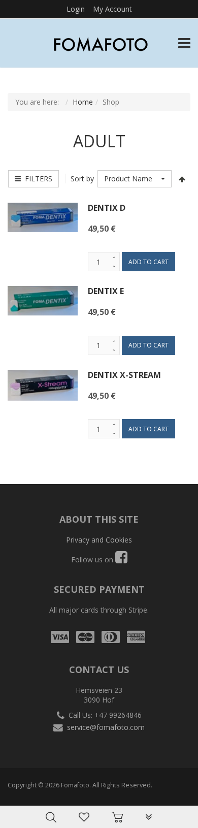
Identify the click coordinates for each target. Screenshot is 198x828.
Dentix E (106, 291)
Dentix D (106, 207)
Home (83, 102)
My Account (112, 9)
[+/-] (182, 179)
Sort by (82, 178)
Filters (36, 178)
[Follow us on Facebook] (121, 559)
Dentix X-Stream (124, 374)
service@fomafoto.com (106, 727)
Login (76, 9)
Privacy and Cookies (99, 540)
